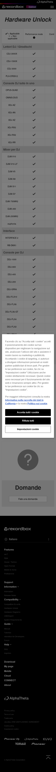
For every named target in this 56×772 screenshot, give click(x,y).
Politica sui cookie (37, 403)
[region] (28, 386)
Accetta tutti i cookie (28, 412)
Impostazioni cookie (28, 429)
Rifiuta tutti (28, 421)
